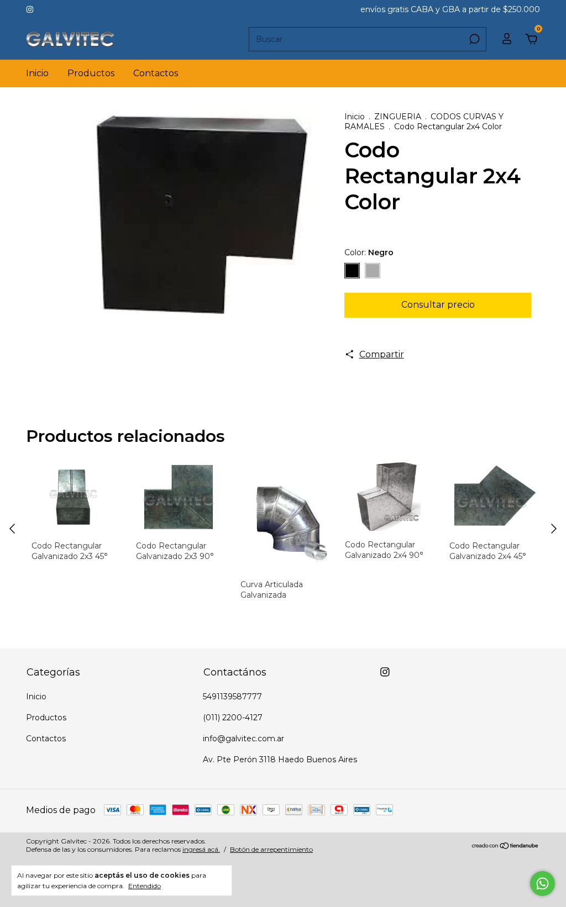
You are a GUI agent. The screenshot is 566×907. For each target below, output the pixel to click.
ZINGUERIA (397, 117)
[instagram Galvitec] (30, 9)
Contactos (155, 73)
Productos (90, 73)
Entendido (144, 886)
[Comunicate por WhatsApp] (542, 883)
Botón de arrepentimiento (271, 849)
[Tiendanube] (505, 846)
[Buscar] (473, 39)
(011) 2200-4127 (233, 718)
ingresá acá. (201, 849)
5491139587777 (232, 697)
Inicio (37, 73)
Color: (369, 252)
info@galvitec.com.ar (243, 738)
